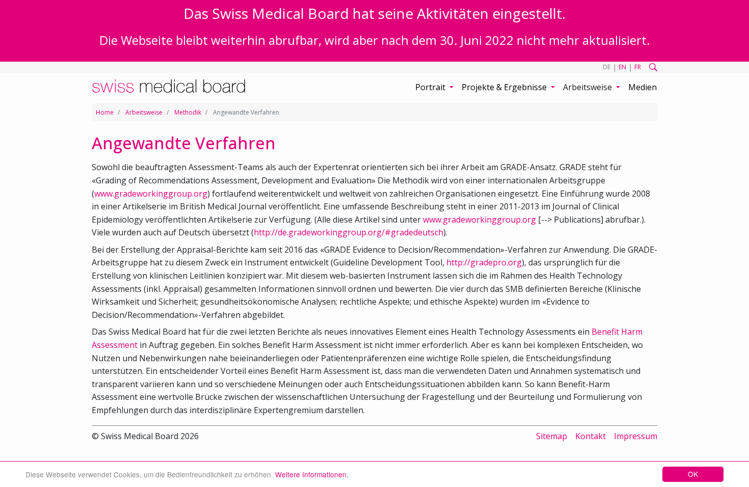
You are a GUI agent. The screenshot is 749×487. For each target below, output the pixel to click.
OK (693, 474)
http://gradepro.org (484, 262)
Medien (642, 87)
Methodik (187, 112)
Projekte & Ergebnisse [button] (505, 87)
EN (622, 67)
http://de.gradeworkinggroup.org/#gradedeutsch (348, 232)
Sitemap (551, 436)
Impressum (635, 436)
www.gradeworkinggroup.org (150, 193)
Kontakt (590, 436)
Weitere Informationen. (312, 474)
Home (105, 112)
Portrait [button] (431, 87)
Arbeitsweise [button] (588, 87)
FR (637, 67)
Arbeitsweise (144, 112)
